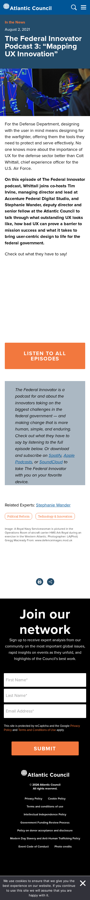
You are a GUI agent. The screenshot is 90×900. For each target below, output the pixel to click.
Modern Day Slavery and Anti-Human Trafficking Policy (45, 838)
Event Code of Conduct (33, 846)
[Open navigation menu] (83, 7)
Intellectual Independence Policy (45, 814)
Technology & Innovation (55, 516)
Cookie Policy (57, 798)
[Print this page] (39, 581)
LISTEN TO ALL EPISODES (45, 355)
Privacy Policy (33, 798)
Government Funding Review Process (45, 822)
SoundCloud (51, 462)
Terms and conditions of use (45, 806)
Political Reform (18, 516)
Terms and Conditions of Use (37, 730)
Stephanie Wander (53, 505)
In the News (15, 22)
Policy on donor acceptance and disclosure (45, 830)
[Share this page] (50, 581)
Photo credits (63, 846)
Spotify (55, 455)
